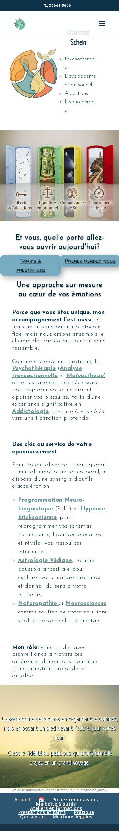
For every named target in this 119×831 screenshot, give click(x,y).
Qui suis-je (32, 816)
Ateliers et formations (56, 808)
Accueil (22, 799)
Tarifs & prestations (30, 265)
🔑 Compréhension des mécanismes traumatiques (32, 161)
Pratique (84, 812)
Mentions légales (72, 816)
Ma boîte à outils (56, 804)
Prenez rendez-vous (75, 799)
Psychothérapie (34, 369)
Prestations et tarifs (42, 812)
